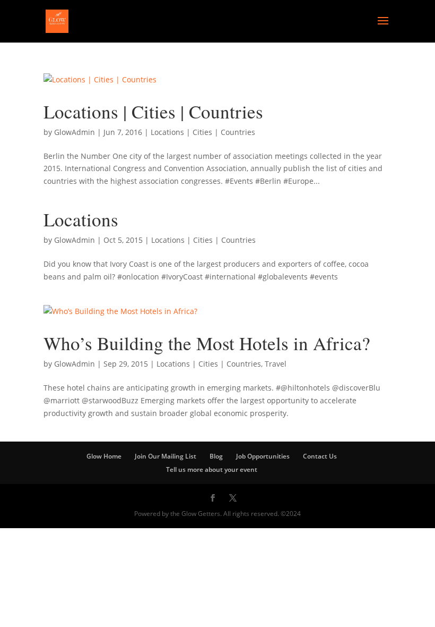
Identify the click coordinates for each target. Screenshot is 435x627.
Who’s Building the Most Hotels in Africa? (207, 343)
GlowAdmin (74, 132)
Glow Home (103, 456)
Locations (81, 219)
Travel (275, 364)
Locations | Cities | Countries (153, 111)
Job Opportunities (263, 456)
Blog (216, 456)
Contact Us (320, 456)
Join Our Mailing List (165, 456)
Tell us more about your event (211, 469)
